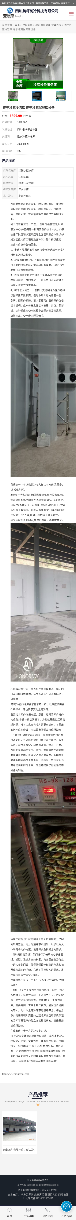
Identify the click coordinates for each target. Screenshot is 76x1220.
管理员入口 (51, 1194)
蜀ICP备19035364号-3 (48, 1185)
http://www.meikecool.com (15, 1074)
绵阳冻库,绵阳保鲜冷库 (48, 25)
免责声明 (39, 1194)
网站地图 (63, 1194)
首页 (17, 25)
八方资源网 (27, 1194)
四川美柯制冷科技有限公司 (31, 1190)
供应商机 (28, 25)
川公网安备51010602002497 (38, 1198)
